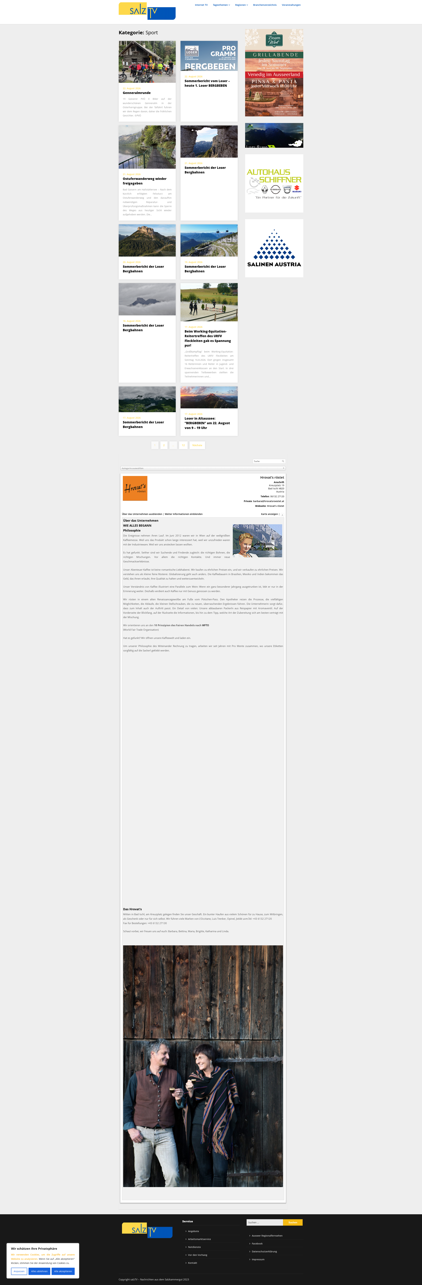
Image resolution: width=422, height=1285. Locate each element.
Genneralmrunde (137, 93)
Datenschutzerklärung (264, 1251)
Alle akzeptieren (63, 1271)
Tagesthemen (220, 4)
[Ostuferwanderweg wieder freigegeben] (147, 146)
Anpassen (19, 1271)
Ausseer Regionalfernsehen (267, 1235)
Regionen (240, 4)
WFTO (205, 625)
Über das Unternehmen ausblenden (142, 514)
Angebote (193, 1231)
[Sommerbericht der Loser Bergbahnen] (209, 141)
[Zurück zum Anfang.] (282, 514)
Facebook (257, 1243)
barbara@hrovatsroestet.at (268, 501)
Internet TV (201, 4)
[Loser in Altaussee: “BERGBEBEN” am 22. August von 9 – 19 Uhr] (209, 397)
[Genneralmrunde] (147, 61)
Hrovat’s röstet (275, 505)
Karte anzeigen (269, 514)
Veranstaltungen (291, 4)
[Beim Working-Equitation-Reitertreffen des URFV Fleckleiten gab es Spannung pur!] (209, 302)
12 (183, 445)
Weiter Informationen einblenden (184, 514)
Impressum (258, 1259)
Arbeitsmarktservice (199, 1239)
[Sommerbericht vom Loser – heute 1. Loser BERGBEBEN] (209, 55)
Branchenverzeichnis (265, 4)
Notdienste (194, 1247)
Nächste (197, 445)
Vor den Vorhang (197, 1254)
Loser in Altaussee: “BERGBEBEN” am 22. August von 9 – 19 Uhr (207, 423)
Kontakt (192, 1262)
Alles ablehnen (39, 1271)
